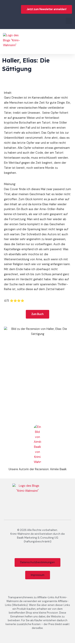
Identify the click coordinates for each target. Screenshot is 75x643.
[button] (69, 21)
